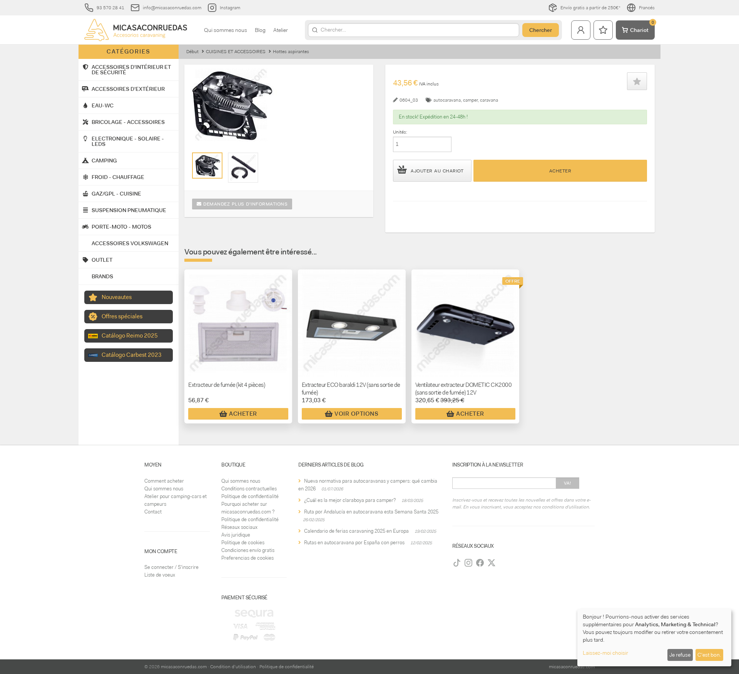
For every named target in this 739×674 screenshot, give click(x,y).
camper (470, 100)
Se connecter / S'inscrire (171, 567)
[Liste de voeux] (603, 30)
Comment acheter (164, 481)
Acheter (560, 171)
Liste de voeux (159, 575)
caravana (489, 100)
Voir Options (356, 414)
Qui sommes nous (225, 30)
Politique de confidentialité (250, 496)
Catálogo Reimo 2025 (130, 336)
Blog (260, 30)
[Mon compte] (580, 30)
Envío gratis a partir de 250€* (590, 8)
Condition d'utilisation (233, 667)
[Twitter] (491, 562)
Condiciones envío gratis (247, 550)
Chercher (540, 30)
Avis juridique (235, 535)
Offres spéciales (122, 316)
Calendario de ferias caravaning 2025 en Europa (356, 531)
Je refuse (680, 654)
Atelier (280, 30)
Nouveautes (117, 297)
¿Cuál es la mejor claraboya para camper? (350, 500)
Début (192, 52)
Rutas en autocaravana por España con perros (354, 542)
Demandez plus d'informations (245, 204)
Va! (567, 483)
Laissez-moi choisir (605, 652)
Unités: (400, 132)
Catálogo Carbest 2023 (132, 355)
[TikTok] (456, 562)
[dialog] (654, 637)
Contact (153, 511)
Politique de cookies (242, 542)
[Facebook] (480, 562)
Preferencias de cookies (247, 558)
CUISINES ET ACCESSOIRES (236, 52)
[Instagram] (468, 562)
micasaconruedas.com (184, 667)
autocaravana (447, 100)
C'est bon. (709, 654)
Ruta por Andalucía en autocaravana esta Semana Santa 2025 (371, 511)
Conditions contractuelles (249, 488)
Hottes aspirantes (291, 52)
